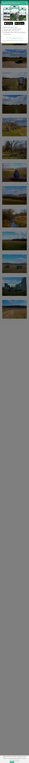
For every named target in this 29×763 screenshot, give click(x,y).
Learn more (24, 40)
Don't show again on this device (14, 38)
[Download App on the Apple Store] (8, 23)
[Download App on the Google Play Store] (19, 22)
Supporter (18, 40)
